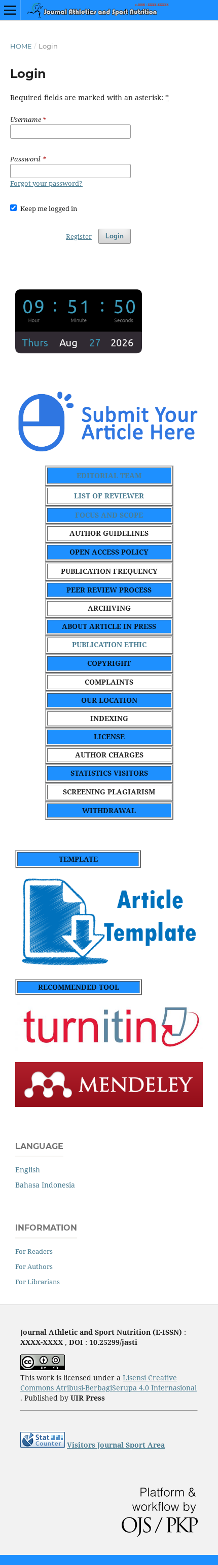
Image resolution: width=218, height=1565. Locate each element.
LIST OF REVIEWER (109, 495)
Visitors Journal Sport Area (116, 1445)
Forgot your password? (46, 183)
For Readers (34, 1251)
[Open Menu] (10, 10)
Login (114, 236)
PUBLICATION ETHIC (109, 644)
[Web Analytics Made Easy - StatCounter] (42, 1445)
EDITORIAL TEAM (109, 475)
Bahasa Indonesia (45, 1185)
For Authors (34, 1266)
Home (21, 46)
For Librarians (37, 1281)
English (27, 1169)
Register (79, 236)
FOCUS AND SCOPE (109, 515)
